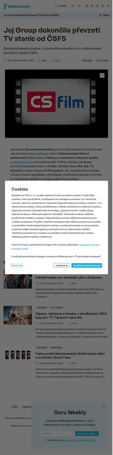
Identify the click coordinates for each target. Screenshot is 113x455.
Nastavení (17, 265)
